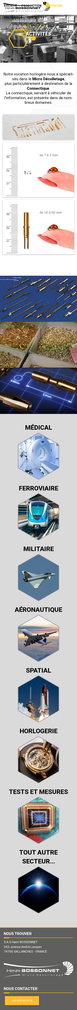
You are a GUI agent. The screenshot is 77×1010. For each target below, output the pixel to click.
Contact (34, 17)
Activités (54, 5)
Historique (13, 17)
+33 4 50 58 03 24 (22, 1000)
